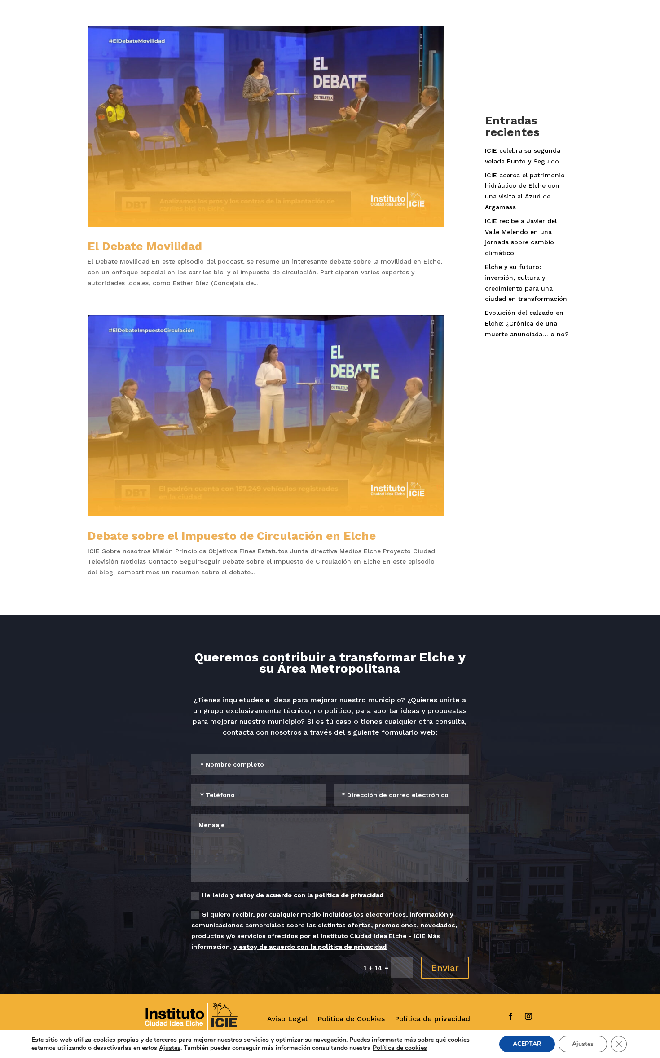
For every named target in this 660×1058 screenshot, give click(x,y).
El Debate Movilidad (145, 246)
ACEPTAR (527, 1044)
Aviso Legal (287, 1018)
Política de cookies (400, 1048)
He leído (292, 895)
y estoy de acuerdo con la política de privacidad (306, 895)
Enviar (445, 967)
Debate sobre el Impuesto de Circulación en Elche (232, 535)
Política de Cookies (351, 1018)
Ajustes (169, 1048)
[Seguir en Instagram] (528, 1016)
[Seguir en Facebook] (510, 1016)
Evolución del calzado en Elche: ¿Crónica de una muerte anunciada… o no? (526, 323)
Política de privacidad (432, 1018)
